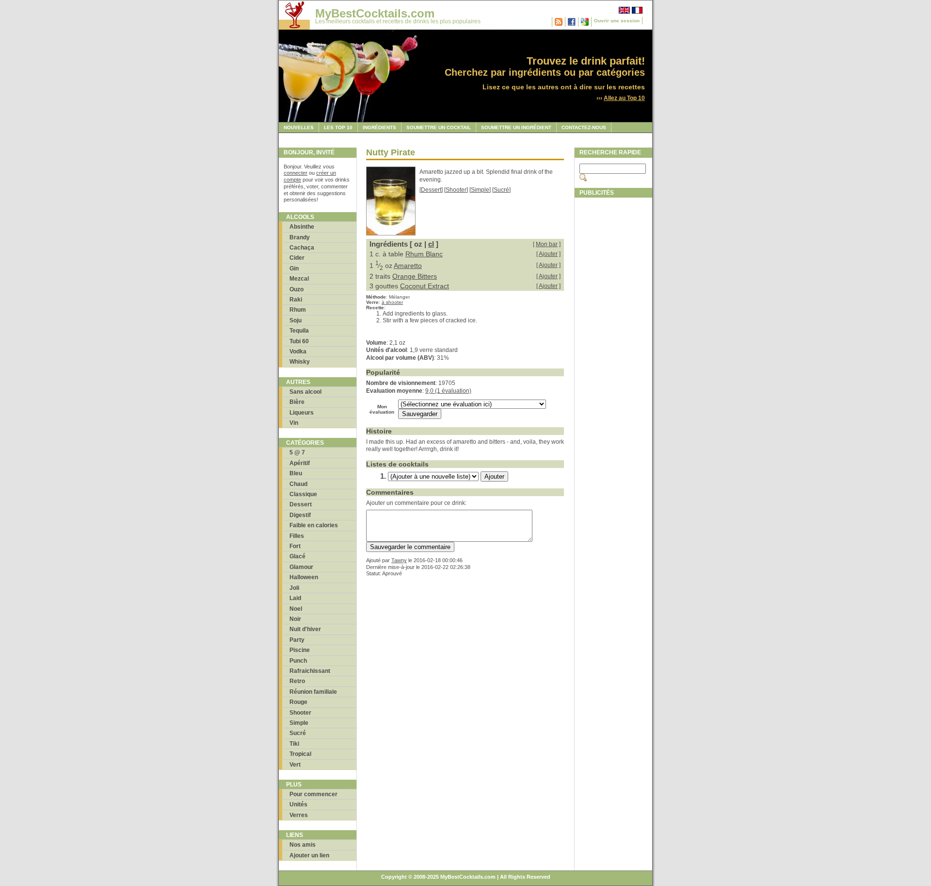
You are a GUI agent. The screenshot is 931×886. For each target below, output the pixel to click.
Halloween (303, 577)
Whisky (299, 361)
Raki (295, 299)
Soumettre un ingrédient (516, 127)
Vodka (297, 351)
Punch (298, 660)
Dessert (300, 504)
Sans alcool (305, 391)
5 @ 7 (297, 452)
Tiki (294, 743)
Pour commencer (313, 794)
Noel (295, 608)
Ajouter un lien (309, 855)
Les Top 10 (338, 127)
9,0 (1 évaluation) (448, 390)
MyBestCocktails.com (374, 13)
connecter (295, 173)
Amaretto (408, 265)
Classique (303, 494)
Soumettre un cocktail (438, 127)
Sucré (297, 733)
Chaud (298, 484)
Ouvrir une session (617, 20)
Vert (295, 764)
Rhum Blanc (424, 254)
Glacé (297, 556)
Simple (298, 722)
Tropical (300, 754)
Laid (295, 598)
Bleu (295, 473)
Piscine (299, 650)
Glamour (301, 567)
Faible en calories (313, 525)
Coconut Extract (424, 286)
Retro (297, 681)
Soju (295, 320)
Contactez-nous (584, 127)
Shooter (300, 712)
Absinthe (301, 226)
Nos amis (302, 844)
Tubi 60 (299, 341)
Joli (294, 588)
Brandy (299, 237)
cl (431, 244)
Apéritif (299, 463)
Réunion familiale (313, 691)
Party (297, 639)
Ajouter (548, 254)
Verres (298, 815)
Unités (298, 804)
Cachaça (301, 247)
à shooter (392, 302)
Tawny (399, 560)
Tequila (299, 330)
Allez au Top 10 (624, 98)
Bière (297, 402)
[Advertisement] (613, 348)
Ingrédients (379, 127)
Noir (295, 619)
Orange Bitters (414, 276)
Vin (293, 422)
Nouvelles (299, 127)
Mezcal (299, 278)
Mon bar (547, 244)
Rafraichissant (309, 671)
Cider (297, 257)
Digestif (300, 515)
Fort (295, 546)
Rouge (298, 702)
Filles (296, 536)
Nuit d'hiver (305, 629)
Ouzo (296, 289)
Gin (294, 268)
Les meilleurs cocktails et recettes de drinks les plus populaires (398, 21)
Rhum (297, 309)
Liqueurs (301, 412)
